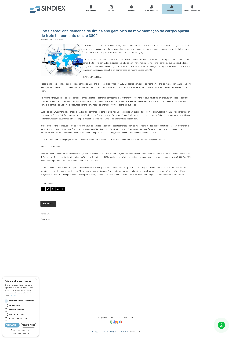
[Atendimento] (221, 325)
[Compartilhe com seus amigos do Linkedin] (57, 189)
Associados (131, 11)
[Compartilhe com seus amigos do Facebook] (43, 189)
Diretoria (49, 284)
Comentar (49, 203)
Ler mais (13, 295)
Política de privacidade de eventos (60, 308)
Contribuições (151, 11)
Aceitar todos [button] (12, 325)
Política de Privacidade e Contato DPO (62, 302)
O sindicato (91, 11)
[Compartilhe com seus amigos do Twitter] (48, 189)
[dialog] (20, 307)
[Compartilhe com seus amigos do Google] (53, 189)
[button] (20, 330)
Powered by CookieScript (20, 333)
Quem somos (51, 290)
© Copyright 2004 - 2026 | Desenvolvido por (111, 331)
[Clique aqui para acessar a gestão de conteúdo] (139, 331)
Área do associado (192, 11)
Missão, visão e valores (56, 278)
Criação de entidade (54, 272)
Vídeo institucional (53, 296)
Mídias (111, 11)
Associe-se (172, 11)
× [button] (36, 279)
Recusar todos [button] (28, 325)
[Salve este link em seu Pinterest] (62, 189)
